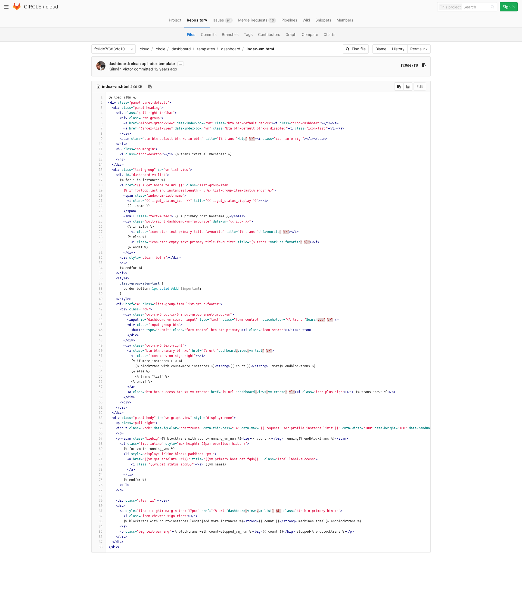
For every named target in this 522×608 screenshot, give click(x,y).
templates (206, 49)
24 (100, 216)
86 (100, 537)
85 (100, 531)
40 (100, 299)
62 (100, 413)
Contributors (269, 34)
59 (100, 397)
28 (100, 237)
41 (100, 304)
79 (100, 500)
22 (100, 206)
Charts (329, 34)
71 (100, 459)
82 (100, 516)
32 (100, 258)
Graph (290, 34)
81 (100, 511)
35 (100, 273)
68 (100, 444)
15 (100, 170)
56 (100, 382)
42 (100, 309)
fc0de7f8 (409, 65)
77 (100, 490)
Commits (208, 34)
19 (100, 190)
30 (100, 247)
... (180, 63)
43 (100, 314)
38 (100, 289)
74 (100, 475)
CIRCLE (32, 7)
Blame (380, 49)
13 (100, 159)
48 (100, 340)
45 (100, 325)
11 (100, 149)
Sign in (509, 6)
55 (100, 376)
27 (100, 232)
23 (100, 211)
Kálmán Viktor (120, 69)
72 (100, 464)
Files (191, 34)
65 (100, 428)
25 (100, 221)
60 (100, 402)
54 (100, 371)
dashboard (181, 49)
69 (100, 449)
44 (100, 320)
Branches (230, 34)
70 (100, 454)
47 (100, 335)
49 (100, 345)
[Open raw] (407, 86)
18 (100, 185)
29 (100, 242)
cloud (52, 7)
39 (100, 294)
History (398, 49)
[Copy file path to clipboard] (150, 86)
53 (100, 366)
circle (160, 49)
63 (100, 418)
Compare (310, 34)
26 (100, 227)
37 (100, 283)
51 (100, 356)
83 (100, 521)
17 (100, 180)
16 (100, 175)
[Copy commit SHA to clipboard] (424, 65)
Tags (248, 34)
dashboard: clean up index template (141, 63)
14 (100, 164)
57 (100, 387)
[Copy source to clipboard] (399, 86)
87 (100, 542)
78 (100, 495)
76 (100, 485)
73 (100, 469)
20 (100, 195)
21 (100, 201)
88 (100, 547)
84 (100, 526)
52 (100, 361)
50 (100, 351)
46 (100, 330)
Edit (420, 86)
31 (100, 252)
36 (100, 278)
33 (100, 263)
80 (100, 506)
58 (100, 392)
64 (100, 423)
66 (100, 433)
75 (100, 480)
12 (100, 154)
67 (100, 438)
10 (100, 144)
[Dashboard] (17, 9)
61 (100, 407)
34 (100, 268)
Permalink (419, 49)
